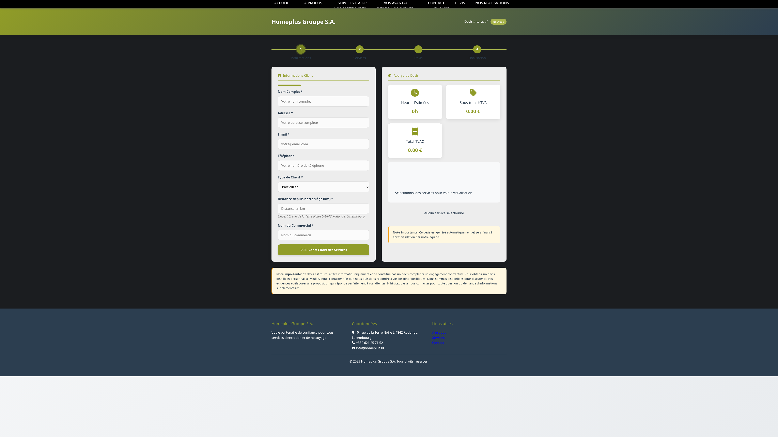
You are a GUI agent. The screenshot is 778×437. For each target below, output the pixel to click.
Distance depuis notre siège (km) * (305, 199)
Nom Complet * (290, 91)
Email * (284, 134)
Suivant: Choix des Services (325, 250)
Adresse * (285, 113)
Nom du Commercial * (296, 225)
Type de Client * (290, 177)
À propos (439, 332)
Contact (438, 342)
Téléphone (286, 156)
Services (438, 337)
